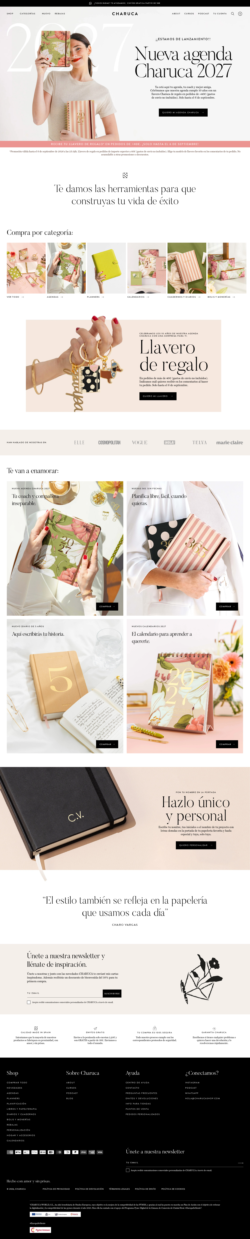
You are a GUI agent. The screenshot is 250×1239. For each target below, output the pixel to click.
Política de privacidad (56, 1189)
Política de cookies (173, 1189)
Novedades (14, 1087)
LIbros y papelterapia (22, 1109)
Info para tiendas (138, 1103)
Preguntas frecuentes (141, 1093)
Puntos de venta (137, 1109)
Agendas (13, 1093)
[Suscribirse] (240, 1163)
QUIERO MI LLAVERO (155, 396)
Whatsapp (191, 1093)
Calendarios (15, 1140)
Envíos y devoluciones (142, 1098)
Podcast (72, 1093)
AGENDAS (52, 297)
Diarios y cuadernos (21, 1114)
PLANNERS (93, 297)
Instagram (192, 1082)
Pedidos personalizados (143, 1114)
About (70, 1082)
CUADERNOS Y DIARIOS (182, 297)
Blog (69, 1098)
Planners (13, 1098)
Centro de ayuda (137, 1082)
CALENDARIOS (136, 297)
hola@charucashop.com (202, 1098)
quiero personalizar (193, 845)
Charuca (20, 1189)
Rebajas (12, 1124)
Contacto (132, 1087)
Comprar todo (17, 1082)
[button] (11, 13)
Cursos (71, 1087)
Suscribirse (112, 993)
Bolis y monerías (18, 1119)
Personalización (18, 1130)
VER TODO (13, 297)
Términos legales (119, 1189)
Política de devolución (89, 1189)
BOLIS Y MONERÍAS (219, 297)
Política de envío (145, 1189)
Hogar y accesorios (21, 1135)
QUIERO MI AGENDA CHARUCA (180, 112)
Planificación (16, 1103)
